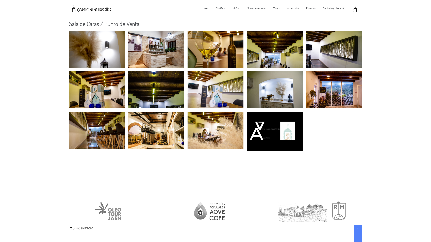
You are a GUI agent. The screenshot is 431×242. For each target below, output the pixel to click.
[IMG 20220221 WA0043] (215, 89)
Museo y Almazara (257, 8)
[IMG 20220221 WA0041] (97, 89)
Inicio (206, 8)
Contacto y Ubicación (334, 8)
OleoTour (220, 8)
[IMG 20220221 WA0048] (97, 130)
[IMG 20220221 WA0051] (215, 130)
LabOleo (236, 8)
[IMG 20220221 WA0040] (334, 49)
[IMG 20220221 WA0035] (156, 49)
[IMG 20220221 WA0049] (275, 131)
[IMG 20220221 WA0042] (156, 89)
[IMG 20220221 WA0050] (156, 130)
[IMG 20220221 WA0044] (275, 89)
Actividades (293, 8)
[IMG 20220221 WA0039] (275, 49)
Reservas (311, 8)
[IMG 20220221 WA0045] (334, 89)
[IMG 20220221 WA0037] (215, 49)
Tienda (276, 8)
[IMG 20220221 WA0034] (97, 49)
